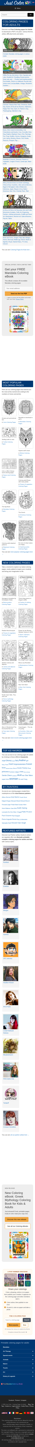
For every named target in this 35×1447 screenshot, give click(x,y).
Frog (7, 136)
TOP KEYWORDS (12, 750)
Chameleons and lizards (10, 132)
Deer (29, 132)
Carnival (5, 104)
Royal (10, 242)
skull (19, 775)
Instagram (23, 1400)
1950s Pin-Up (7, 75)
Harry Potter (5, 764)
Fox (4, 136)
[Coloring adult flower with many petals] (25, 477)
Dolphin (8, 134)
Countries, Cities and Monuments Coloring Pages (25, 733)
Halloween (28, 106)
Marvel (15, 768)
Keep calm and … (8, 79)
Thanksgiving (7, 111)
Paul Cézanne (6, 815)
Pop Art (5, 218)
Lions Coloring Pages (9, 422)
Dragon (16, 237)
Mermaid (10, 239)
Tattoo (10, 218)
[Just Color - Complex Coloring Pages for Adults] (4, 1413)
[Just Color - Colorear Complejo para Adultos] (17, 1413)
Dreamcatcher (24, 77)
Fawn (19, 134)
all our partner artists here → (19, 1135)
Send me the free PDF (19, 293)
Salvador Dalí (6, 823)
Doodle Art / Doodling (13, 77)
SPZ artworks (7, 958)
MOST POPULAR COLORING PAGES (13, 384)
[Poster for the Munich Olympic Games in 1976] (25, 628)
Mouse (18, 138)
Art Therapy (9, 72)
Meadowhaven (8, 1055)
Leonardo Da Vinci (7, 812)
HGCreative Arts (8, 1079)
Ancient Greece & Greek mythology (18, 182)
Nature (7, 156)
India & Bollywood (20, 187)
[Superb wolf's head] (25, 448)
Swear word (6, 83)
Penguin (11, 140)
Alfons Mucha (6, 797)
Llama (8, 138)
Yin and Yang (22, 779)
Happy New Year (8, 109)
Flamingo (28, 134)
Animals (7, 127)
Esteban (6, 886)
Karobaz (6, 862)
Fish (23, 134)
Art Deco (11, 210)
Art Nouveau (18, 210)
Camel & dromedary (17, 130)
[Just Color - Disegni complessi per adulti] (13, 1413)
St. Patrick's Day (23, 109)
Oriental (18, 191)
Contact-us (8, 1406)
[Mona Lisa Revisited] (25, 660)
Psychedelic (6, 81)
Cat (25, 130)
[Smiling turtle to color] (9, 437)
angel (4, 761)
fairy (17, 760)
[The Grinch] (25, 510)
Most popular (13, 1325)
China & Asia (7, 185)
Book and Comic (8, 237)
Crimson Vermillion (9, 1127)
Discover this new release (16, 1219)
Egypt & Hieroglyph (9, 187)
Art (5, 207)
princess (5, 772)
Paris (23, 191)
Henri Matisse (6, 808)
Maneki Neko (9, 768)
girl (27, 761)
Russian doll (27, 81)
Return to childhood (17, 81)
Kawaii (29, 764)
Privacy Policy (20, 299)
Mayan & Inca (18, 189)
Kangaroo (23, 136)
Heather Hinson (8, 982)
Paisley (24, 768)
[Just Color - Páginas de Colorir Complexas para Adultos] (24, 1413)
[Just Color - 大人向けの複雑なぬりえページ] (32, 1413)
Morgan (5, 910)
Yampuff (6, 1103)
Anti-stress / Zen (17, 75)
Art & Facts (7, 1006)
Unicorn (5, 244)
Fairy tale (22, 237)
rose (21, 772)
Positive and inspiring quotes (23, 79)
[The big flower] (9, 504)
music (19, 768)
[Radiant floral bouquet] (9, 628)
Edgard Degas (6, 801)
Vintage (22, 83)
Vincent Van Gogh (18, 823)
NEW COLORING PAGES (16, 562)
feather (22, 760)
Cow (19, 132)
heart (11, 764)
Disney (9, 760)
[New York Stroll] (25, 682)
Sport (15, 109)
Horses (17, 136)
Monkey (13, 138)
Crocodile (25, 132)
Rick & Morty (27, 772)
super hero (5, 779)
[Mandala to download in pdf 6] (25, 415)
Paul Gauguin (16, 815)
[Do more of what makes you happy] (25, 540)
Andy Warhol (15, 797)
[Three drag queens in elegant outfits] (25, 596)
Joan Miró (14, 808)
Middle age (17, 239)
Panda (26, 138)
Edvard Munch (25, 801)
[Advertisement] (17, 357)
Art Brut (5, 210)
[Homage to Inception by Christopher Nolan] (9, 596)
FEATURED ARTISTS (14, 830)
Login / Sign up (29, 2)
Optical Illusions (26, 216)
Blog (29, 1404)
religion (17, 772)
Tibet (27, 191)
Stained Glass (17, 242)
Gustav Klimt (22, 804)
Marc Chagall (17, 812)
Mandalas (8, 50)
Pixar (29, 768)
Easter (8, 106)
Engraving (25, 212)
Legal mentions (16, 1406)
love (4, 768)
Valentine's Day (16, 111)
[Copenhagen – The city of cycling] (25, 724)
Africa (5, 182)
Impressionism (20, 764)
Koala (29, 136)
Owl (22, 138)
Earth (13, 761)
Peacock (5, 140)
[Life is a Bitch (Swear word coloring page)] (9, 468)
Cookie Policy (25, 1406)
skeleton (14, 775)
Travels (7, 179)
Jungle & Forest (15, 161)
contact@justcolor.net (17, 1438)
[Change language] (33, 2)
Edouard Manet (15, 801)
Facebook (11, 1400)
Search (26, 1320)
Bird (8, 130)
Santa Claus (7, 775)
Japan (11, 189)
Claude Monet (23, 797)
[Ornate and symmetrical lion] (9, 415)
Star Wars (29, 775)
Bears (5, 130)
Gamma (5, 934)
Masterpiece (9, 216)
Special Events (11, 101)
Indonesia (6, 189)
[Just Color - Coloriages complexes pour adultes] (9, 1413)
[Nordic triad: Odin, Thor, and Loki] (9, 692)
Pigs (16, 140)
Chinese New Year (14, 104)
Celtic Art (19, 212)
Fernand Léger (6, 804)
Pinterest (17, 1400)
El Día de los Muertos (17, 106)
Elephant (14, 134)
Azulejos (12, 212)
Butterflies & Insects (9, 159)
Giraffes (12, 136)
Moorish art (17, 216)
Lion (4, 138)
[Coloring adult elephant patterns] (9, 540)
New (24, 1325)
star (23, 775)
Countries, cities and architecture (22, 185)
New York (13, 191)
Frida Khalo (14, 804)
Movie (23, 239)
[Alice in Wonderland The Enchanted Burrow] (9, 724)
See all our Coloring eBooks (17, 1226)
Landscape (23, 161)
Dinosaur (18, 159)
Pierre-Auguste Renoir (9, 819)
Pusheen (12, 772)
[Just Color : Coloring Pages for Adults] (17, 2)
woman (13, 778)
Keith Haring (22, 808)
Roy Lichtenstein (22, 819)
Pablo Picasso (27, 812)
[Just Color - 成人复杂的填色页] (28, 1413)
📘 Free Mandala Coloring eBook (11, 1384)
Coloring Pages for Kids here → (20, 250)
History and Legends (13, 234)
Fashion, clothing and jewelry (11, 214)
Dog (4, 134)
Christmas (24, 104)
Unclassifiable (15, 83)
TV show (24, 242)
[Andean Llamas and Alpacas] (9, 660)
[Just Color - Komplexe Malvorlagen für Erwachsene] (20, 1413)
